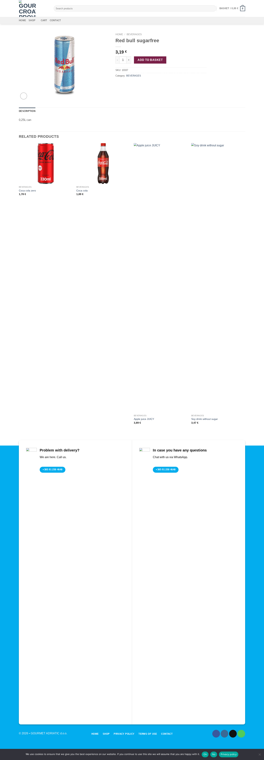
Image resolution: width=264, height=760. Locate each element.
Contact (55, 20)
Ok (205, 754)
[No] (259, 755)
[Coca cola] (103, 163)
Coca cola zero (27, 190)
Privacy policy (229, 754)
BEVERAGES (134, 34)
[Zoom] (23, 95)
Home (22, 20)
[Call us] (241, 734)
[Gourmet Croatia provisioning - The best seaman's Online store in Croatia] (33, 8)
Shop (32, 20)
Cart (44, 20)
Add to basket (150, 59)
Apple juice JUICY (144, 419)
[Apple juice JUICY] (161, 278)
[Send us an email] (233, 734)
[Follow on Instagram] (224, 734)
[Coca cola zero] (46, 163)
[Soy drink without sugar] (218, 278)
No (214, 754)
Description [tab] (27, 111)
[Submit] (213, 8)
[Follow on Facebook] (216, 734)
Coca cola (82, 190)
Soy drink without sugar (204, 419)
